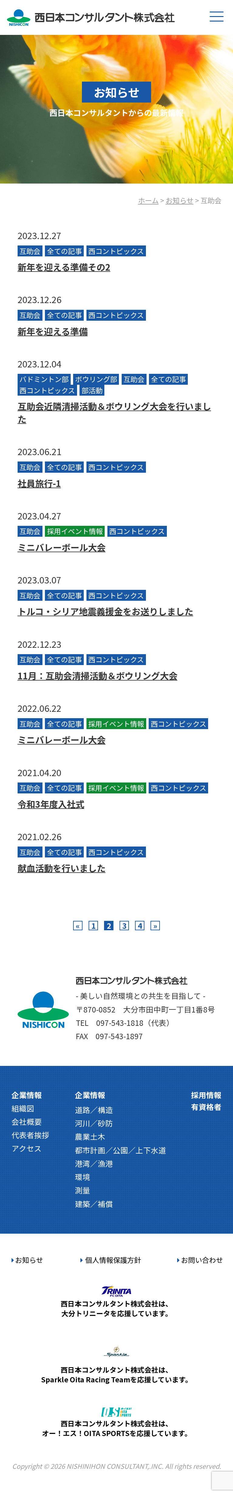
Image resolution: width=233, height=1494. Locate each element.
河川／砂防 (94, 1122)
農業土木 (90, 1136)
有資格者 (206, 1106)
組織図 (23, 1108)
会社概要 (27, 1121)
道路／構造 (94, 1109)
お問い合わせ (202, 1260)
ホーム (148, 200)
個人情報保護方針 (113, 1260)
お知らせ (180, 200)
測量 (82, 1190)
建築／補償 (94, 1203)
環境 (82, 1176)
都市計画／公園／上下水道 (120, 1149)
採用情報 (206, 1094)
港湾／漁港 (94, 1163)
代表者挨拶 (30, 1134)
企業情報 (27, 1094)
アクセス (27, 1148)
